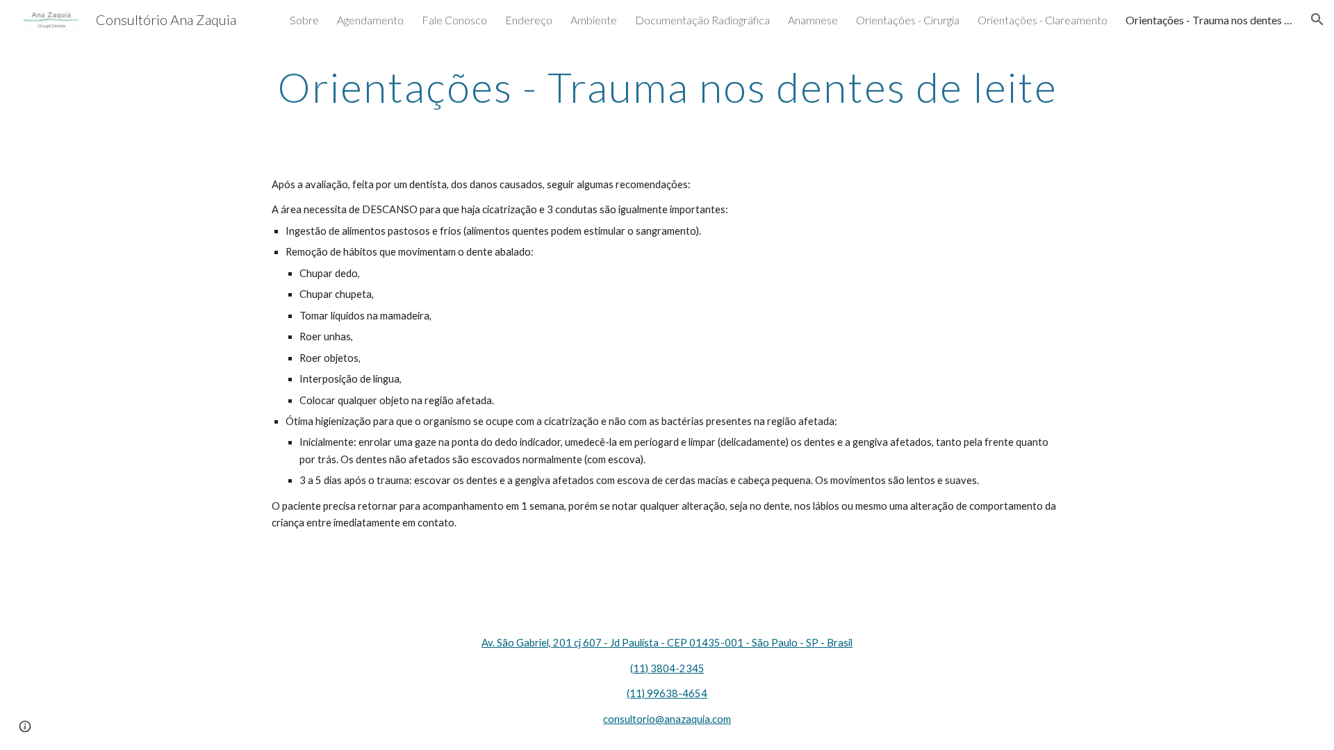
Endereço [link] (528, 19)
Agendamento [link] (370, 19)
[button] (1317, 19)
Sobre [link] (304, 19)
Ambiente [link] (593, 19)
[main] (667, 86)
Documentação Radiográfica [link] (702, 19)
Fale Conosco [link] (454, 19)
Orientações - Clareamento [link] (1042, 19)
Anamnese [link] (813, 19)
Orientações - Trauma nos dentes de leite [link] (1209, 19)
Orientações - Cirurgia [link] (908, 19)
